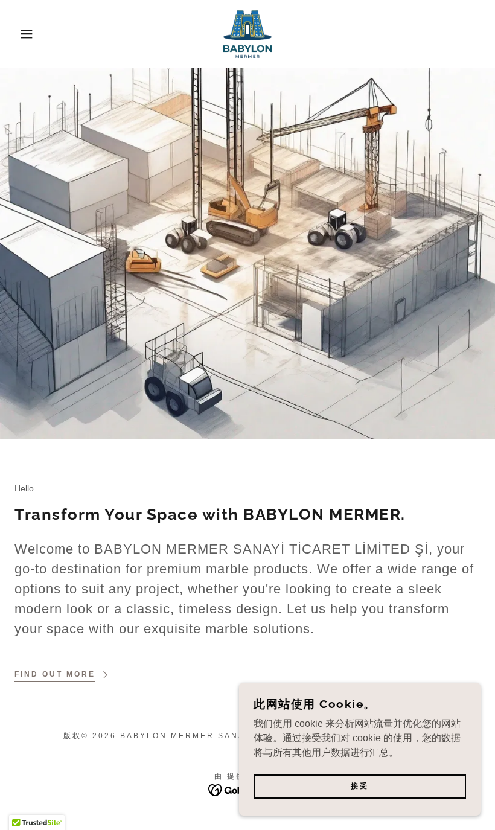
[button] (24, 34)
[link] (247, 34)
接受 (360, 786)
